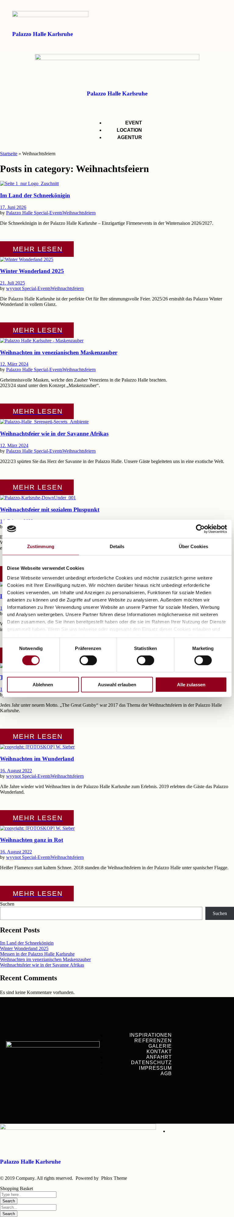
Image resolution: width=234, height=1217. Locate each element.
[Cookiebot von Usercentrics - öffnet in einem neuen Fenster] (200, 528)
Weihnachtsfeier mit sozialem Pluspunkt (49, 509)
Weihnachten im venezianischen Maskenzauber (58, 352)
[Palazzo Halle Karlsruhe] (50, 15)
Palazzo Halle (20, 212)
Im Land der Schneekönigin (35, 195)
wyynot (14, 288)
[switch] (88, 660)
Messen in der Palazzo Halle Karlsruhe (37, 954)
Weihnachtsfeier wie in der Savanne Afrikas (54, 433)
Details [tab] (117, 546)
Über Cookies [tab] (193, 546)
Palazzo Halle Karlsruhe (42, 34)
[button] (208, 33)
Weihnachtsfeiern (79, 212)
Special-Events (48, 212)
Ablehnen (43, 684)
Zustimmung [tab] (40, 546)
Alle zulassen (191, 684)
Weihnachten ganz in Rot (31, 840)
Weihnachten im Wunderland (37, 759)
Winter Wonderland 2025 (32, 271)
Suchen (7, 903)
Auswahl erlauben (117, 684)
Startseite (8, 153)
